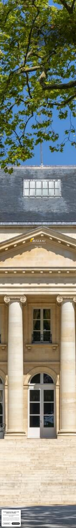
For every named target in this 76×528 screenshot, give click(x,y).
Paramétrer (6, 523)
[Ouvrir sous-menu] (54, 6)
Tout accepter (16, 523)
